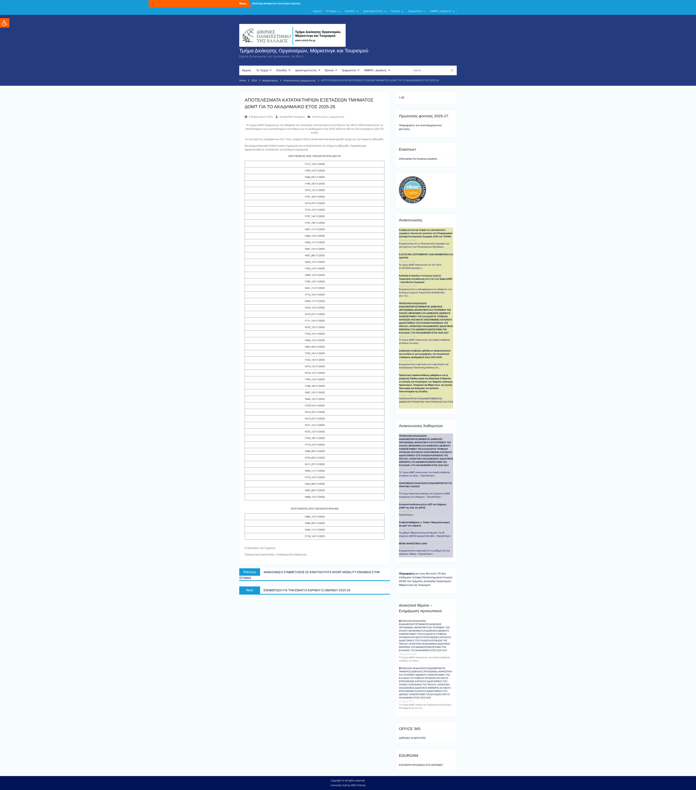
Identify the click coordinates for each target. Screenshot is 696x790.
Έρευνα (395, 11)
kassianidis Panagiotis (292, 116)
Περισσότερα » (427, 475)
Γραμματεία (415, 11)
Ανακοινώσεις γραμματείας (328, 116)
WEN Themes (358, 785)
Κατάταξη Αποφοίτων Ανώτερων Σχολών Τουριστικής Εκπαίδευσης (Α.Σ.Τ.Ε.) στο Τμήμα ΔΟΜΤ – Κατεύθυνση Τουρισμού (425, 279)
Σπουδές (350, 11)
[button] (4, 23)
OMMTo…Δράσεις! (440, 11)
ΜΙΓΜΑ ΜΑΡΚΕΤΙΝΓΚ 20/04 (413, 543)
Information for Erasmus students (418, 158)
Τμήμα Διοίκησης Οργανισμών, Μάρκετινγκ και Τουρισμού (303, 50)
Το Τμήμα (331, 11)
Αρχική (317, 11)
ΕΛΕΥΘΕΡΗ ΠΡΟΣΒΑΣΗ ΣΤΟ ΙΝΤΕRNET (421, 765)
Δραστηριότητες (373, 11)
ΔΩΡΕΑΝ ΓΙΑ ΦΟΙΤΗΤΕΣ (412, 738)
